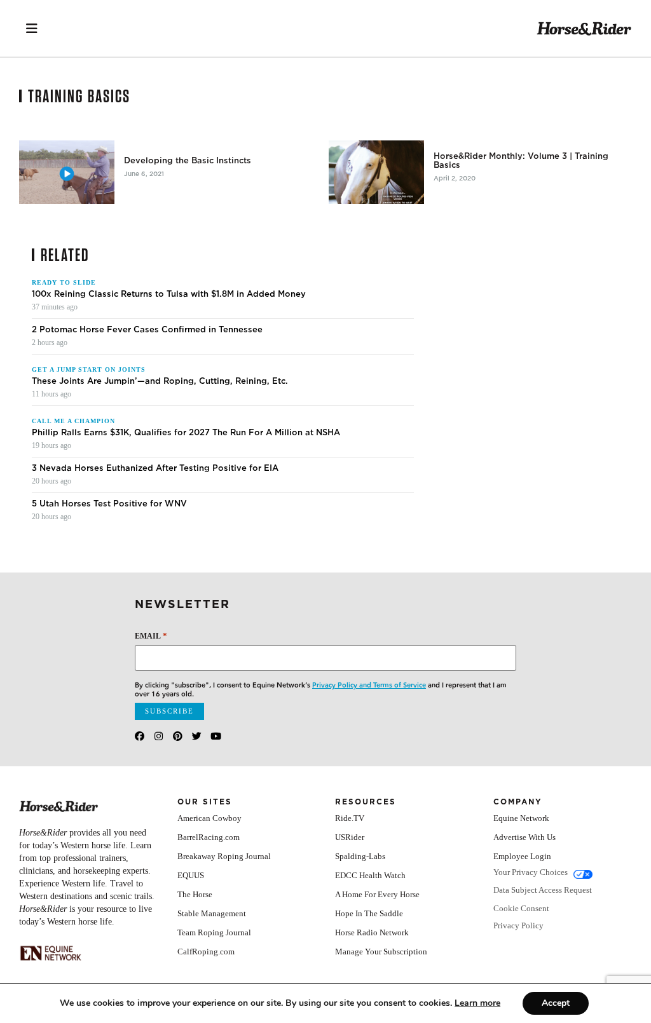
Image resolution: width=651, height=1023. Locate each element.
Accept (556, 1003)
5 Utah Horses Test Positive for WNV (109, 503)
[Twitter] (197, 736)
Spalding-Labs (360, 856)
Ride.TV (349, 818)
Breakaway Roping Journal (224, 856)
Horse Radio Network (372, 932)
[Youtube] (216, 736)
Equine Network (521, 818)
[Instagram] (158, 736)
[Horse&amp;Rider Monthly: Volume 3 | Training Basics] (376, 172)
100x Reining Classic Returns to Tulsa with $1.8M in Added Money (169, 294)
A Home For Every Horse (377, 894)
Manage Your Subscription (381, 951)
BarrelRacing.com (208, 837)
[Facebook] (139, 736)
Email (151, 636)
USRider (349, 837)
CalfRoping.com (206, 951)
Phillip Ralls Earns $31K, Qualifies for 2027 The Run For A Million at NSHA (187, 432)
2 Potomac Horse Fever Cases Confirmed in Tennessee (147, 329)
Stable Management (211, 913)
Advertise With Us (524, 837)
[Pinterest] (177, 736)
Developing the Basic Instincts (187, 160)
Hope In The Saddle (369, 913)
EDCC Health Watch (370, 875)
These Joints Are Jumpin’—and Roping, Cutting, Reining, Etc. (160, 381)
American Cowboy (209, 818)
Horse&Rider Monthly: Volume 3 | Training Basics (521, 161)
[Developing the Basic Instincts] (66, 172)
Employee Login (522, 856)
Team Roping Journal (214, 932)
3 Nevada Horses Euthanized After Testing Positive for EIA (155, 468)
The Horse (194, 894)
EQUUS (190, 875)
